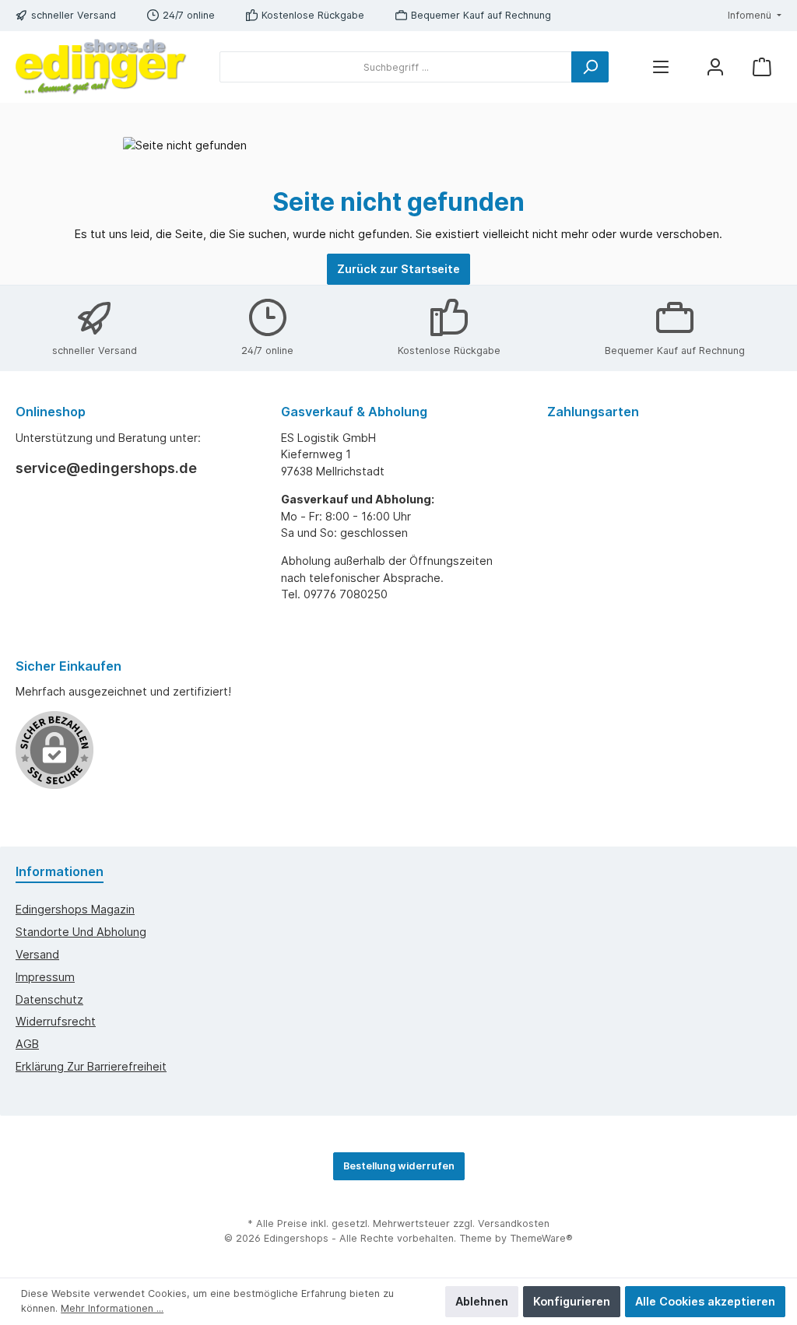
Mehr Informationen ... (112, 1308)
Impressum (45, 976)
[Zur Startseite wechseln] (101, 67)
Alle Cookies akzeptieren (705, 1301)
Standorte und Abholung (81, 931)
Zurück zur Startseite (398, 268)
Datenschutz (49, 999)
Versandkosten (513, 1223)
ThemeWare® (541, 1238)
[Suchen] (590, 66)
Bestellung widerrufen (399, 1166)
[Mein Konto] (715, 67)
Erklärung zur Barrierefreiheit (91, 1066)
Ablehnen (481, 1301)
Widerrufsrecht (56, 1021)
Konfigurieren (571, 1301)
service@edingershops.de (106, 468)
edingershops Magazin (75, 909)
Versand (37, 954)
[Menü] (660, 67)
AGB (27, 1043)
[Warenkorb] (762, 67)
